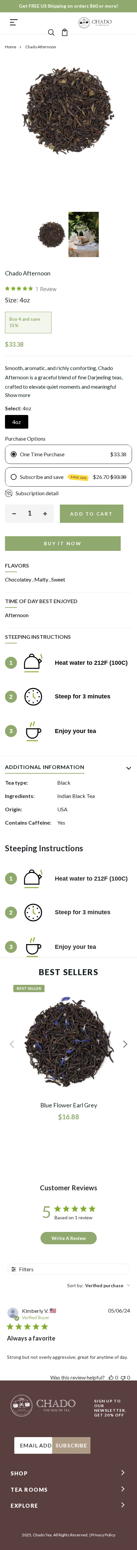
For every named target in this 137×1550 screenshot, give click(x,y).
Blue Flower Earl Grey (68, 1105)
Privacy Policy (103, 1534)
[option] (52, 237)
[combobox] (98, 1285)
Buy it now (63, 543)
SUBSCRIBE (71, 1445)
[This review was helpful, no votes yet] (111, 1377)
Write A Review (69, 1238)
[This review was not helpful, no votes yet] (123, 1377)
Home (10, 46)
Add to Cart (91, 514)
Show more (17, 395)
